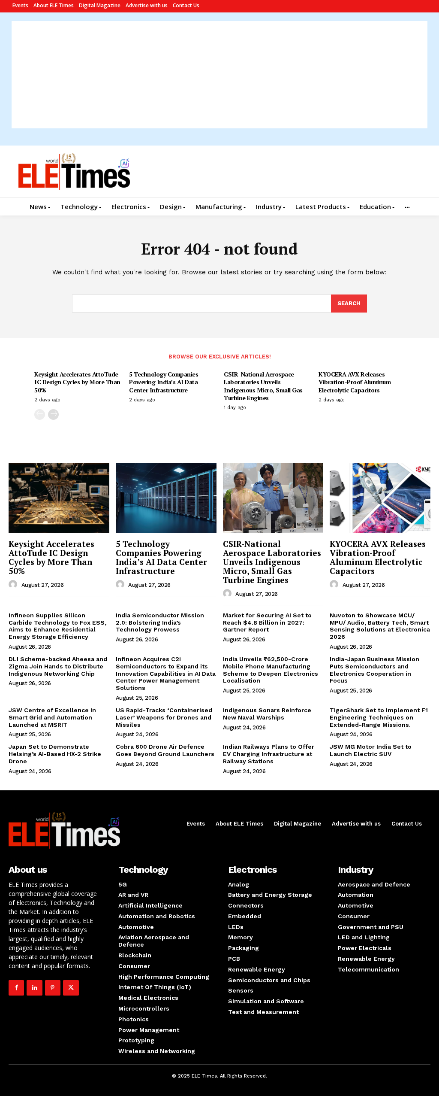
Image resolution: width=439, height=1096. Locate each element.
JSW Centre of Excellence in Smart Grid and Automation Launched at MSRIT (52, 717)
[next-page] (53, 414)
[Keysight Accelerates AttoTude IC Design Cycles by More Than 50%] (59, 498)
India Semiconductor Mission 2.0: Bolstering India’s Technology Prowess (160, 622)
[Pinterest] (52, 988)
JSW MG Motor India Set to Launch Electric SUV (371, 750)
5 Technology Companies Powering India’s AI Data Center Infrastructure (163, 382)
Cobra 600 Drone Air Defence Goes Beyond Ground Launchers (165, 750)
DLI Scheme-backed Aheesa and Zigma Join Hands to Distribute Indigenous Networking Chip (58, 666)
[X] (70, 988)
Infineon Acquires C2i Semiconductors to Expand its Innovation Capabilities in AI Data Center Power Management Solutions (166, 673)
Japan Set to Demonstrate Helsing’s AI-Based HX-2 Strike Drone (55, 754)
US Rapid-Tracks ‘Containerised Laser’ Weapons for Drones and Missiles (164, 717)
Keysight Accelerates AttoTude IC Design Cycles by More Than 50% (77, 382)
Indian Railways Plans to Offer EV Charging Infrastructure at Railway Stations (268, 754)
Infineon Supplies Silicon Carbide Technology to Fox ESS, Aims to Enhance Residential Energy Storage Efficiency (57, 626)
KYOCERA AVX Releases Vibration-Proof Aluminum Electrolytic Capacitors (355, 382)
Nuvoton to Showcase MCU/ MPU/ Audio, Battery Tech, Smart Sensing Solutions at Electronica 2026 (380, 626)
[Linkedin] (34, 988)
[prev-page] (39, 414)
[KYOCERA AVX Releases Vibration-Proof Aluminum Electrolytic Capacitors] (380, 498)
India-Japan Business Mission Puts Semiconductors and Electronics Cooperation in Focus (374, 670)
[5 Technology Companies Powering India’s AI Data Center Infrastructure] (166, 498)
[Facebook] (16, 988)
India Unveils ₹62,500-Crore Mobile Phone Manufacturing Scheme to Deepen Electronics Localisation (270, 670)
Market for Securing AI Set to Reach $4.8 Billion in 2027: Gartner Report (267, 622)
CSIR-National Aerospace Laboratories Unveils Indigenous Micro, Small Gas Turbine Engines (263, 386)
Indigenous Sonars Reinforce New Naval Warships (267, 714)
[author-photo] (14, 584)
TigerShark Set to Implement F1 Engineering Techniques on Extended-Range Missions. (379, 717)
